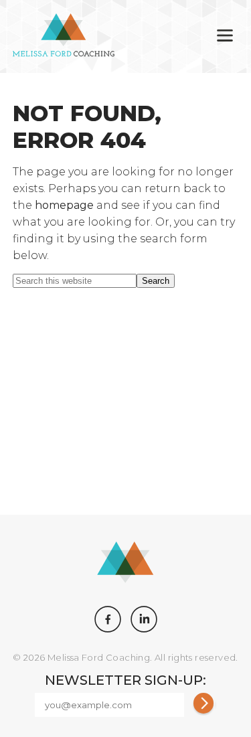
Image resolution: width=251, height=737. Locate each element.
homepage (64, 205)
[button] (225, 36)
